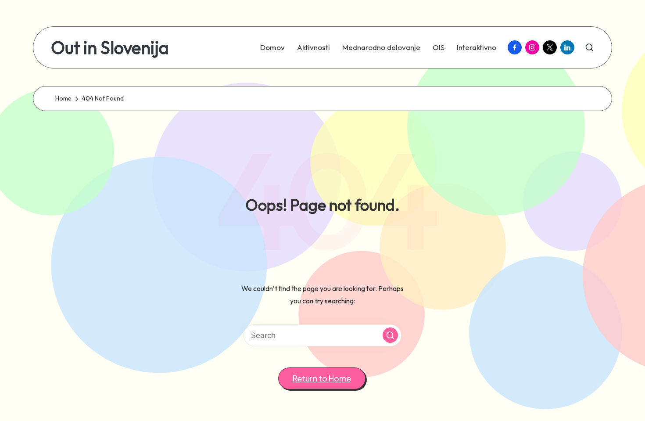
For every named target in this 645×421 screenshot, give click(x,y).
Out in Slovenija (110, 47)
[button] (390, 335)
